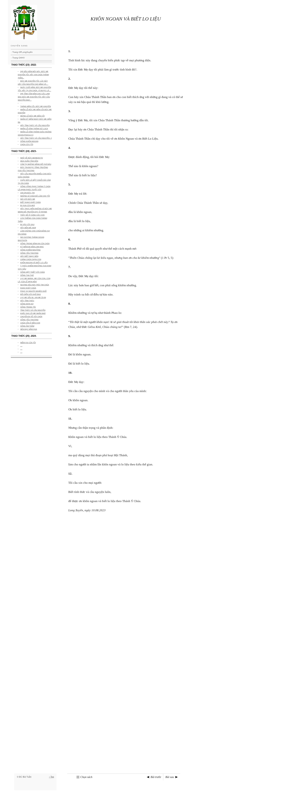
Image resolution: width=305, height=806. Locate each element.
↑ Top (51, 777)
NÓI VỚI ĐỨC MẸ (27, 199)
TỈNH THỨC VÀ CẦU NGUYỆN (32, 310)
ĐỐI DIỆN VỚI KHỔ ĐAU (30, 294)
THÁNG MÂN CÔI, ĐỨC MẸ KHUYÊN (35, 106)
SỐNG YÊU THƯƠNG (29, 253)
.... (21, 346)
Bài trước (156, 777)
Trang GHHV (18, 58)
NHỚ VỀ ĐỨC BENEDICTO (31, 158)
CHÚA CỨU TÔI (26, 144)
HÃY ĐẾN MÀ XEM (28, 228)
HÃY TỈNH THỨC (27, 301)
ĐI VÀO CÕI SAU (27, 224)
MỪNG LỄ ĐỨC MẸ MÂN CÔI (32, 116)
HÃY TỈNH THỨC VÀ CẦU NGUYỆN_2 (36, 138)
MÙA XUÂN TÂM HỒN (29, 161)
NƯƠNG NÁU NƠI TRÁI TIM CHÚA (34, 285)
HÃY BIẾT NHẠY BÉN (29, 256)
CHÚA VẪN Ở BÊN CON (30, 323)
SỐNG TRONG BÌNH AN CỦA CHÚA (35, 244)
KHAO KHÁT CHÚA (28, 288)
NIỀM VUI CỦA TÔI (28, 343)
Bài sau (169, 777)
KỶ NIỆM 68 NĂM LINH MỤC (32, 247)
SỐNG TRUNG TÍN (28, 307)
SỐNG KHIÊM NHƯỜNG (30, 250)
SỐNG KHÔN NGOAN (29, 141)
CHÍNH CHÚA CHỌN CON (30, 259)
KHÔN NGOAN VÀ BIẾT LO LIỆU (34, 263)
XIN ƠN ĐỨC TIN (27, 193)
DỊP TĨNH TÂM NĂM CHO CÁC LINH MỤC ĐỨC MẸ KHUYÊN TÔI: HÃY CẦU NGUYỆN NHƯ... (34, 97)
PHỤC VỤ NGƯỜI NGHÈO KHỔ (33, 291)
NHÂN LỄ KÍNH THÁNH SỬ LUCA (34, 129)
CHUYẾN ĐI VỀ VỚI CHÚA (31, 316)
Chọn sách (86, 777)
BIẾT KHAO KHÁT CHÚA (30, 202)
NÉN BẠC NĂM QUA (28, 329)
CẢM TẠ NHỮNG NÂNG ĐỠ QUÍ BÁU (35, 164)
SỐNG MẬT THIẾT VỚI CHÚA (32, 272)
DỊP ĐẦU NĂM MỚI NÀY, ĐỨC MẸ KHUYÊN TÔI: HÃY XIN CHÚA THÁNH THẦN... (33, 75)
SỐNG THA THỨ (27, 275)
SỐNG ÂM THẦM (27, 326)
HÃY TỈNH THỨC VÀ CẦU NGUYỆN (35, 125)
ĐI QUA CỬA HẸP (27, 205)
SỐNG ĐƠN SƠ (27, 304)
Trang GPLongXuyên (22, 52)
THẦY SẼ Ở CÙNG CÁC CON (32, 215)
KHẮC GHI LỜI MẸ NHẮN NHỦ (33, 313)
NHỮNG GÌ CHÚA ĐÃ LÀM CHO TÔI (35, 196)
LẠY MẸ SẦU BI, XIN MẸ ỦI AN (33, 297)
